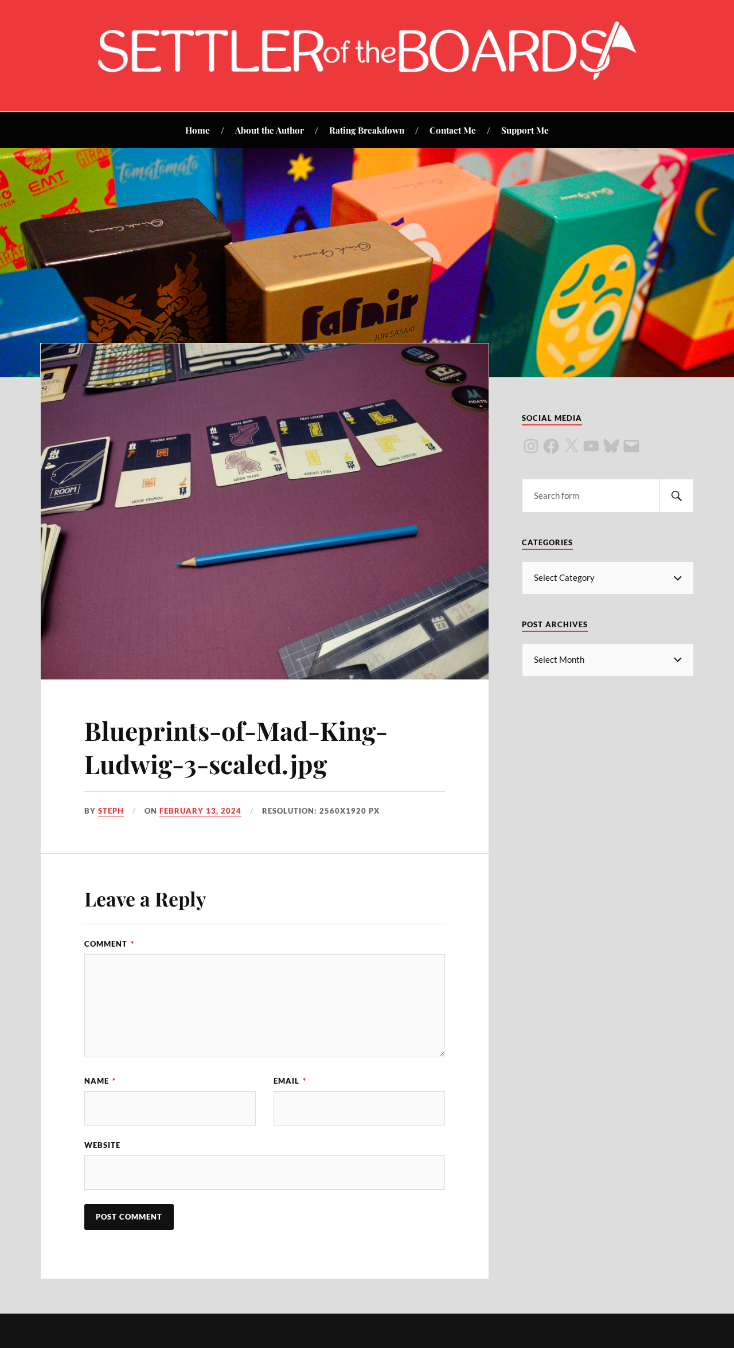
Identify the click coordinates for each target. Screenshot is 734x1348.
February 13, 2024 (200, 810)
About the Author (269, 130)
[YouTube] (591, 446)
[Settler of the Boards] (367, 76)
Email (290, 1080)
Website (102, 1145)
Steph (111, 810)
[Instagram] (531, 446)
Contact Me (453, 130)
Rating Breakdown (366, 130)
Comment (109, 943)
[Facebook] (551, 446)
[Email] (631, 446)
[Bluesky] (611, 446)
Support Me (525, 130)
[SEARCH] (676, 496)
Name (100, 1080)
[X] (571, 446)
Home (197, 130)
